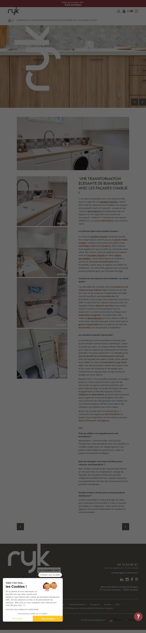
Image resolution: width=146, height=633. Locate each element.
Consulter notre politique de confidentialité (22, 610)
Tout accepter (47, 618)
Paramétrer (18, 618)
